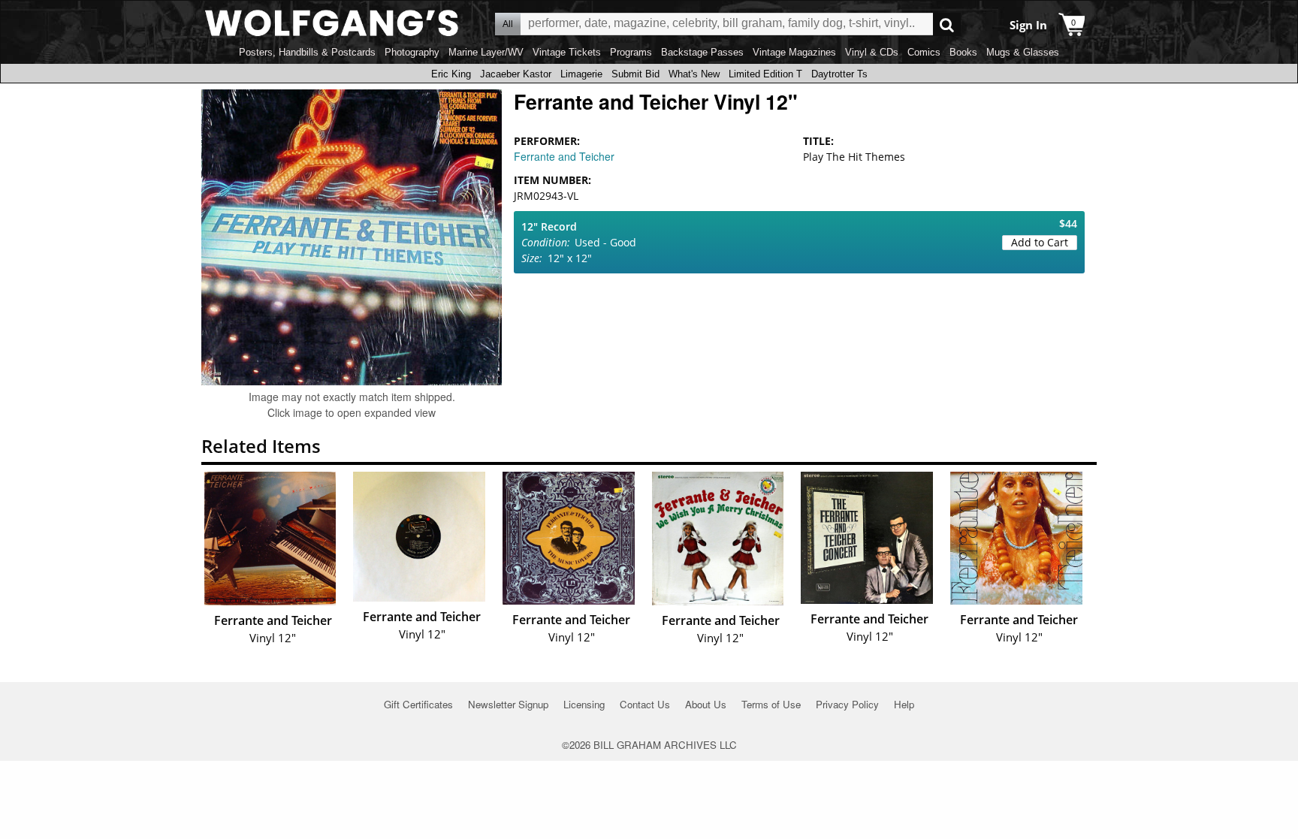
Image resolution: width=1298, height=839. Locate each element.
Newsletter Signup (508, 704)
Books (963, 52)
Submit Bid (635, 74)
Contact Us (645, 704)
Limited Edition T (765, 74)
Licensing (584, 704)
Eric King (451, 74)
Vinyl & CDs (871, 52)
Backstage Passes (702, 52)
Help (904, 704)
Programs (631, 52)
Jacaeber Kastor (515, 74)
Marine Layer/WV (486, 52)
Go (947, 24)
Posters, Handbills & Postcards (307, 52)
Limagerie (581, 74)
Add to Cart (1039, 242)
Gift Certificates (418, 704)
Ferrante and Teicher (564, 156)
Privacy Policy (847, 704)
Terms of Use (771, 704)
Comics (923, 52)
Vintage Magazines (794, 52)
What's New (694, 74)
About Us (705, 704)
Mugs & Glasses (1022, 52)
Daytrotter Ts (839, 74)
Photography (412, 52)
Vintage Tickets (567, 52)
